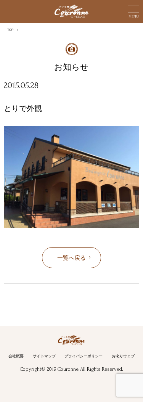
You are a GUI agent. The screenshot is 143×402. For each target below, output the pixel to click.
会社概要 (16, 356)
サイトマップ (44, 356)
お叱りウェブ (123, 356)
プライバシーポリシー (83, 356)
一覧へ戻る (71, 258)
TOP (10, 30)
